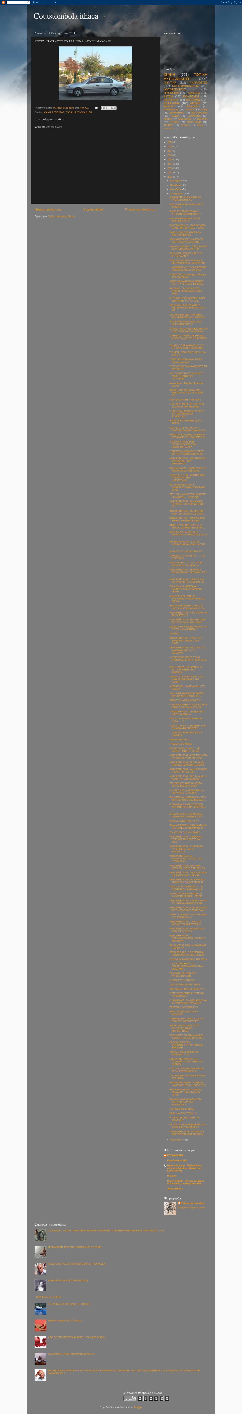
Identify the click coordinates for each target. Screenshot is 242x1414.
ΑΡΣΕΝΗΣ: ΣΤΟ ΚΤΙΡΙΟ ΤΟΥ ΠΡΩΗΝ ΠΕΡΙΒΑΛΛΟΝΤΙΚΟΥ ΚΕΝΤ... (185, 291)
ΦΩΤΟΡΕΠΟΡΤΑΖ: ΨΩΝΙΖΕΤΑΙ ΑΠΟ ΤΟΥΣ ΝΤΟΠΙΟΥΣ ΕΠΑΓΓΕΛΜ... (188, 909)
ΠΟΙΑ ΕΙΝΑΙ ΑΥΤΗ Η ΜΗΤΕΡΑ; (185, 400)
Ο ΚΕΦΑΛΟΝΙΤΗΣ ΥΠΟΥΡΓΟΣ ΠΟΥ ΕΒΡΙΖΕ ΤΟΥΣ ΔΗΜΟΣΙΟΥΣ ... (188, 705)
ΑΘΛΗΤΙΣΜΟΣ (177, 112)
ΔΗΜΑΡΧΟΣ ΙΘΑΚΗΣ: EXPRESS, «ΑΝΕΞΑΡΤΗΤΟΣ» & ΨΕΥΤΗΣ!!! (187, 1083)
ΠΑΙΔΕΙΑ (175, 116)
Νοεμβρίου (176, 185)
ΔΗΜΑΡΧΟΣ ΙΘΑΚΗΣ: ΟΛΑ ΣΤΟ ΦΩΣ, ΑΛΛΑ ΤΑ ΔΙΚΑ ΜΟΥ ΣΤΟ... (187, 607)
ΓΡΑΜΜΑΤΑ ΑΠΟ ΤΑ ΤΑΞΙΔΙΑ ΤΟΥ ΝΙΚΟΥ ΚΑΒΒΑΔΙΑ (187, 713)
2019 (170, 146)
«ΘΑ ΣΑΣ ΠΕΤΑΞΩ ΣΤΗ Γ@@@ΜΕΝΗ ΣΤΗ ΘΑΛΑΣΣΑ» (77, 1264)
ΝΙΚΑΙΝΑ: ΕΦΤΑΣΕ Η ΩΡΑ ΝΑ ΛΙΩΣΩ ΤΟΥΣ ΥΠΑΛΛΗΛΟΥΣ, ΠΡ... (188, 247)
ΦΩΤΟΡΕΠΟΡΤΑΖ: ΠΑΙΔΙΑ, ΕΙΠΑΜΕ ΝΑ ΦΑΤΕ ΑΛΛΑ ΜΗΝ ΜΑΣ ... (188, 873)
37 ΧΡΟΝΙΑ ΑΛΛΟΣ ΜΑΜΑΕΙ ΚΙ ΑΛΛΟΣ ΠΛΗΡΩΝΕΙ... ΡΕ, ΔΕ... (186, 895)
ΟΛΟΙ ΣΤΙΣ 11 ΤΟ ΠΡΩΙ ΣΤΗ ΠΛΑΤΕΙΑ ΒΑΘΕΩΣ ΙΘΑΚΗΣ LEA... (188, 429)
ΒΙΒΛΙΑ (200, 125)
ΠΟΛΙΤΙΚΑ (170, 82)
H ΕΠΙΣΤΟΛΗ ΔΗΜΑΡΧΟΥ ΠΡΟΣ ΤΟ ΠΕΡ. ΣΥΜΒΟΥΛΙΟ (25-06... (186, 452)
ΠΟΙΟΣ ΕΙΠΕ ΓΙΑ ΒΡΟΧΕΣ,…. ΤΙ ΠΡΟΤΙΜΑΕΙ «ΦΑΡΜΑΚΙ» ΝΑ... (186, 887)
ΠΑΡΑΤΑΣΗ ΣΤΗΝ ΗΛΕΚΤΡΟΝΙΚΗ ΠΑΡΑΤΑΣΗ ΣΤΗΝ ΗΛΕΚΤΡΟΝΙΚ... (187, 478)
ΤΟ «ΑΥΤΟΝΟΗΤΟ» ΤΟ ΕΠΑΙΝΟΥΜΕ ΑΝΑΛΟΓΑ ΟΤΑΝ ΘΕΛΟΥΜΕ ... (186, 966)
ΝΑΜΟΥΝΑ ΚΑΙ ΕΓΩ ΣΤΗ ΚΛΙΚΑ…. (66, 1320)
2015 (170, 159)
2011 (170, 177)
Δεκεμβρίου (176, 180)
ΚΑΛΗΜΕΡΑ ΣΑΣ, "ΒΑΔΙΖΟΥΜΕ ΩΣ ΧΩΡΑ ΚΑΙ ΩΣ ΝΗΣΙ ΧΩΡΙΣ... (187, 469)
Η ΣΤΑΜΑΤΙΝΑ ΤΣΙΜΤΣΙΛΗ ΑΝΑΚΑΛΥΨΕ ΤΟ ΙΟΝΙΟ (75, 1247)
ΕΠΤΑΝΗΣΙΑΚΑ (175, 1155)
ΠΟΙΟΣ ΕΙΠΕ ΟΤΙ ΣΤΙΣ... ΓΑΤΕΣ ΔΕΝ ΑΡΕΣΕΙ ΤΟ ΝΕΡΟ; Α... (186, 564)
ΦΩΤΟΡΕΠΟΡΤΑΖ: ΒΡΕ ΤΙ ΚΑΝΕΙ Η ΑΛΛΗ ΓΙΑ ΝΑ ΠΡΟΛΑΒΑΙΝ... (188, 777)
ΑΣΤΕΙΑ (168, 96)
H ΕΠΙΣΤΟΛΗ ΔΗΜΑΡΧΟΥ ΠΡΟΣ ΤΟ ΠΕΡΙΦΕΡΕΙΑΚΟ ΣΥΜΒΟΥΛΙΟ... (186, 414)
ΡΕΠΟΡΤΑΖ (58, 112)
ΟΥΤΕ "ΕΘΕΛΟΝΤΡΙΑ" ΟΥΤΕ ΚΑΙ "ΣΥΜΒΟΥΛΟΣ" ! (186, 994)
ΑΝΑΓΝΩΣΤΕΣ (198, 82)
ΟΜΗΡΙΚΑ (202, 119)
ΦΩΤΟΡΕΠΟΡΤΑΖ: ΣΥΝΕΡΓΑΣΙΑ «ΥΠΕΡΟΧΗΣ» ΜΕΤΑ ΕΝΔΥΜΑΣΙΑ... (186, 849)
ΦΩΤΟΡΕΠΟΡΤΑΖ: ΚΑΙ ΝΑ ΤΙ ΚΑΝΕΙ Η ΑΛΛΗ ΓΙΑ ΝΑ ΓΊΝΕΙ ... (188, 770)
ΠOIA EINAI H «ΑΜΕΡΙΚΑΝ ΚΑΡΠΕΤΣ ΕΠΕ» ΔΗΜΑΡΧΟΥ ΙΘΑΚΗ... (185, 589)
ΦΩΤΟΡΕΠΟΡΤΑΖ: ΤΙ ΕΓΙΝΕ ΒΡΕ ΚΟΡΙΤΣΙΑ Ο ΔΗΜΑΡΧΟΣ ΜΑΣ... (187, 512)
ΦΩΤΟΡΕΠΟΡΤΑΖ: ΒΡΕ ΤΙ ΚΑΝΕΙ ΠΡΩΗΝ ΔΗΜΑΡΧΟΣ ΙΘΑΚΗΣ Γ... (187, 763)
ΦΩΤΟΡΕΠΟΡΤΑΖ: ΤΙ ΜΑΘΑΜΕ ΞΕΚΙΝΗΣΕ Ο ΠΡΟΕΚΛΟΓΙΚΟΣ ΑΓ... (186, 504)
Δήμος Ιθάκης (175, 1188)
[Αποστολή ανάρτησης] (96, 108)
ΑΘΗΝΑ (168, 119)
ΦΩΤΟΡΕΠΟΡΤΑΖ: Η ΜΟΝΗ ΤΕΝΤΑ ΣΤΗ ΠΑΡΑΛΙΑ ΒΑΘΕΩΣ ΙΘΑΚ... (188, 901)
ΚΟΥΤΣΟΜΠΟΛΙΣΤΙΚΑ (185, 85)
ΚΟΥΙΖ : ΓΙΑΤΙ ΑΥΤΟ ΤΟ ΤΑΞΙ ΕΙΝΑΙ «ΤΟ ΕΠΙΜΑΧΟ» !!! (187, 915)
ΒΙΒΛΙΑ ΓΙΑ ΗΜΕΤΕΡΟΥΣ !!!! (184, 821)
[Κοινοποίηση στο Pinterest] (115, 108)
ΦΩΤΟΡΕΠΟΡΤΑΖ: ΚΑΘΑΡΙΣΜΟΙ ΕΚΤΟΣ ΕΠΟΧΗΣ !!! (186, 929)
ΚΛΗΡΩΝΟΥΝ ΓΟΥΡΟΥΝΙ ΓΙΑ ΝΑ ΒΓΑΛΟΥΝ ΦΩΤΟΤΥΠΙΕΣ (186, 1020)
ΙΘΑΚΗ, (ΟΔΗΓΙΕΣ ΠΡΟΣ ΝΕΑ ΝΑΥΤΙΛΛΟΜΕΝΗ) (185, 233)
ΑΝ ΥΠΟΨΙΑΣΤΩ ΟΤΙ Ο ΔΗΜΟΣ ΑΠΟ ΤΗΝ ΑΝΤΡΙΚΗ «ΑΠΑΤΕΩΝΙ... (186, 376)
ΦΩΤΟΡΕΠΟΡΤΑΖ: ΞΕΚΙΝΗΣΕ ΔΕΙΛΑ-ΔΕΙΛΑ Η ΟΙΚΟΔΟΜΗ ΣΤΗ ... (188, 572)
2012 (170, 172)
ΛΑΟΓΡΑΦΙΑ (184, 119)
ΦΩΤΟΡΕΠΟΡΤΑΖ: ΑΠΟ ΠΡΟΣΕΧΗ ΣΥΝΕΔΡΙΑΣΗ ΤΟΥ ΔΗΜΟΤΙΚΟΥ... (187, 461)
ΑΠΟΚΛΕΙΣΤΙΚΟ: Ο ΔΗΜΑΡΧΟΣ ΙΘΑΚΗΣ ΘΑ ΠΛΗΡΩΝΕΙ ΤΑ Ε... (186, 815)
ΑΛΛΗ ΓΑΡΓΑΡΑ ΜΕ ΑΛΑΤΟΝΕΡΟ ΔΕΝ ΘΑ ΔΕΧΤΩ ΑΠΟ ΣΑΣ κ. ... (186, 694)
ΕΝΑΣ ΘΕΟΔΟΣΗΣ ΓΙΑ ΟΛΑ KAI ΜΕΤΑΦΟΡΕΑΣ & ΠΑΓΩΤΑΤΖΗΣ (187, 261)
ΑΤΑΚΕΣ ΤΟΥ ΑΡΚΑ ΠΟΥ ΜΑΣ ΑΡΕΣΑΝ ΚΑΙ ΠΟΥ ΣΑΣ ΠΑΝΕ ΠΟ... (186, 393)
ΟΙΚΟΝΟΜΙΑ (171, 92)
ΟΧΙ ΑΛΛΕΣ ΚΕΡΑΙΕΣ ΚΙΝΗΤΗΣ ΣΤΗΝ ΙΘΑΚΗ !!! (185, 254)
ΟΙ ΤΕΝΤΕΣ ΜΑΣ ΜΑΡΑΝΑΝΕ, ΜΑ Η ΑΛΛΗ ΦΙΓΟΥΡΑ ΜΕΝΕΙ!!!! (188, 1125)
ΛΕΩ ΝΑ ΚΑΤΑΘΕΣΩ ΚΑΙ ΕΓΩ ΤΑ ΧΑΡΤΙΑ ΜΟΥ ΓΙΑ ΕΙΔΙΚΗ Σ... (186, 240)
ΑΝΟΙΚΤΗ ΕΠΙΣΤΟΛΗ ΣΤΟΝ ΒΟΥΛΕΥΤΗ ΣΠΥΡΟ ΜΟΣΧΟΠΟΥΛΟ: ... (184, 1028)
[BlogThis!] (105, 108)
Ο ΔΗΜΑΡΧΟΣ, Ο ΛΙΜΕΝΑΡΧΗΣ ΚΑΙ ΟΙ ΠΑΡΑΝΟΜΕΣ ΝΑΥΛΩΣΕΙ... (188, 1001)
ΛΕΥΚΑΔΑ (185, 125)
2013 (170, 168)
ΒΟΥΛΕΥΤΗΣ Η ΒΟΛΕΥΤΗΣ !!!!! (185, 551)
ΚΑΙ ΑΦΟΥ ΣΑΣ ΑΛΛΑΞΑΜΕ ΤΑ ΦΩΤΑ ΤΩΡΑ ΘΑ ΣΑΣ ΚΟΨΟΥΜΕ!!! (185, 1102)
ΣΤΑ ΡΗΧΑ (174, 633)
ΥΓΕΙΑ (204, 109)
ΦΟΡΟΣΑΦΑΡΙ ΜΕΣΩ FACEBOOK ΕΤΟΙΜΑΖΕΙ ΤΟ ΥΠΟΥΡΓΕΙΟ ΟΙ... (188, 436)
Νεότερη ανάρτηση (48, 209)
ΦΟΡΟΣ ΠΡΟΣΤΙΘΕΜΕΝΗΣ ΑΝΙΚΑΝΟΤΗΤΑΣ (184, 1053)
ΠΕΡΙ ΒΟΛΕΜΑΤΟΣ (179, 739)
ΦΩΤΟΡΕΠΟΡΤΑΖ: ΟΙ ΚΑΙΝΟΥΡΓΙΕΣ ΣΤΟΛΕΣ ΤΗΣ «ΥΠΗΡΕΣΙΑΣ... (185, 858)
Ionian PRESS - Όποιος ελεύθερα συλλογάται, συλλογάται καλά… (185, 1182)
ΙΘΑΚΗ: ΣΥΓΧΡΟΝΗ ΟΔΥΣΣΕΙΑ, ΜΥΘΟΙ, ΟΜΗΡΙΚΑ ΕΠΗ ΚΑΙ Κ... (187, 526)
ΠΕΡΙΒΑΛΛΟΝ (171, 109)
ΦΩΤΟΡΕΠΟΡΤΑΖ (175, 89)
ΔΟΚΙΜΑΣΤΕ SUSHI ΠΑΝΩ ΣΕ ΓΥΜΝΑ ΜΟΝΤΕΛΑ (185, 198)
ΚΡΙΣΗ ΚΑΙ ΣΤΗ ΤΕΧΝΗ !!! (183, 1113)
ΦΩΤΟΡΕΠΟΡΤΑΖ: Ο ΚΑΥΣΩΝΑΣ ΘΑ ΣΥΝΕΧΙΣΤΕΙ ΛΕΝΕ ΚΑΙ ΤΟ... (187, 580)
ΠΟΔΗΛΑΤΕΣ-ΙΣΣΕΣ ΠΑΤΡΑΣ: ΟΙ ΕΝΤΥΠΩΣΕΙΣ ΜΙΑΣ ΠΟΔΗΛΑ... (187, 1133)
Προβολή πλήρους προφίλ (191, 1207)
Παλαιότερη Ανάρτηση (140, 209)
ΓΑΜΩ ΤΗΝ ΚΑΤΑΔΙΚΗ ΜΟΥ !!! (185, 700)
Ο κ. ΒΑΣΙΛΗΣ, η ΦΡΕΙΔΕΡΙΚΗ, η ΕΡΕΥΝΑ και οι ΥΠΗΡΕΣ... (186, 791)
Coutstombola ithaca (66, 15)
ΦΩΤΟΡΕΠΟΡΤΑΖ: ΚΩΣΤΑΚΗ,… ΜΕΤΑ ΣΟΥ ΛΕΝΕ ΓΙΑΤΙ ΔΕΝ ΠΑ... (188, 867)
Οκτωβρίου (176, 189)
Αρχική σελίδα (93, 209)
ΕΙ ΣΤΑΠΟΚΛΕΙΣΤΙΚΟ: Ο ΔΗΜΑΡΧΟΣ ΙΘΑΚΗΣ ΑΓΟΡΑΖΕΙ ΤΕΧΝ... (187, 487)
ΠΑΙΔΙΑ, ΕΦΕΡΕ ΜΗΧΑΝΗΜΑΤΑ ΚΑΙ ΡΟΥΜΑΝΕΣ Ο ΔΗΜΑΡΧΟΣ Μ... (188, 826)
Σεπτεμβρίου (177, 193)
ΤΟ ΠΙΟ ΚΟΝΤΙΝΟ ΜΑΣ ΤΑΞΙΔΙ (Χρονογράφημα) (185, 360)
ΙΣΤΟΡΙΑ (174, 122)
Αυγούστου (176, 1139)
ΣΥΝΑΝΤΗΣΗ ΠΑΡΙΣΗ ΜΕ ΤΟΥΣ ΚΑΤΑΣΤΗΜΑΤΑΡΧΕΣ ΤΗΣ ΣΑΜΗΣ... (186, 679)
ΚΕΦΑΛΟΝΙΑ (172, 103)
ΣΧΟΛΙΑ (190, 109)
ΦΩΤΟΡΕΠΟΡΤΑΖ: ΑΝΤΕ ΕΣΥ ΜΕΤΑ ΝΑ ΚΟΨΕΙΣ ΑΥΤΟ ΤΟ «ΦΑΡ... (188, 756)
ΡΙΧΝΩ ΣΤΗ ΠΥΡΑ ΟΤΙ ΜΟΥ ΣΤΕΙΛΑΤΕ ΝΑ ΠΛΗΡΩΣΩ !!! (185, 212)
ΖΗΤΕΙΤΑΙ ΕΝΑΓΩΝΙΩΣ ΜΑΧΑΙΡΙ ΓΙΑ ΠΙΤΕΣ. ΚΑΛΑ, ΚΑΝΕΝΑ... (188, 628)
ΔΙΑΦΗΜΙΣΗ (192, 106)
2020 (170, 142)
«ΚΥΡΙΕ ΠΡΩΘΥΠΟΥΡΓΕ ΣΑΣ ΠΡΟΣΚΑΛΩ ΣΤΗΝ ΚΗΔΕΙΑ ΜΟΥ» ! (188, 660)
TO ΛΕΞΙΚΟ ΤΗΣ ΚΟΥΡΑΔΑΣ (184, 832)
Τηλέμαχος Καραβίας (193, 1203)
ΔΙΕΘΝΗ (195, 103)
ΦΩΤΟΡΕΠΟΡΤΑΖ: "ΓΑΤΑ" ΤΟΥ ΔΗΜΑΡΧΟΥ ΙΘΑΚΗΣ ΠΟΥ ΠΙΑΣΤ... (185, 641)
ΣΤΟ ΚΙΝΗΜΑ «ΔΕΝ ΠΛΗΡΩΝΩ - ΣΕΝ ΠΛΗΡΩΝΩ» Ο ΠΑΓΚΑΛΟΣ (187, 316)
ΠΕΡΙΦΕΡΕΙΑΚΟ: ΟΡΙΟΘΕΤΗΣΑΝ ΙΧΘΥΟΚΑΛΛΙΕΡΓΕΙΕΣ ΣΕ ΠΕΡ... (187, 953)
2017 (170, 151)
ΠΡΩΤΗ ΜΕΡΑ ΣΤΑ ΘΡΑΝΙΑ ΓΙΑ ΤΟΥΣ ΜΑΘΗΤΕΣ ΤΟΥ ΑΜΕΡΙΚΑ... (185, 670)
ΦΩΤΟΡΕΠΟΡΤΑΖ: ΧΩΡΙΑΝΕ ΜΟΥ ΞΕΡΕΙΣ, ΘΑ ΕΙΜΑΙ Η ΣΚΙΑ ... (187, 519)
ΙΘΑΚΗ (47, 112)
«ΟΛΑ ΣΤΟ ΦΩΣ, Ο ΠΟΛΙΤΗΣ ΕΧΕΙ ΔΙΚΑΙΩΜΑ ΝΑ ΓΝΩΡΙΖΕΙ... (187, 727)
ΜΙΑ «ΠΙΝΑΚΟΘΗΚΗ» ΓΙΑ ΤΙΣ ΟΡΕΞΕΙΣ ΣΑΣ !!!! (184, 219)
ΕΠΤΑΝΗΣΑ (194, 116)
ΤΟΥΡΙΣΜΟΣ (193, 99)
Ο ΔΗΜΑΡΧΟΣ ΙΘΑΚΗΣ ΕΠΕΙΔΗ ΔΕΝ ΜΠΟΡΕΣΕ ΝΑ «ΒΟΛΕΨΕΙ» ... (187, 807)
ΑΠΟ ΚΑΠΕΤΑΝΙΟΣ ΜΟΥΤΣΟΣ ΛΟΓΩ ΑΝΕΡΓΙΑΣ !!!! (185, 323)
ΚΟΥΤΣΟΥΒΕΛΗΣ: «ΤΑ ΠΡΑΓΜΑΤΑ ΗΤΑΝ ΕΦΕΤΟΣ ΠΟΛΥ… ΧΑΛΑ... (187, 226)
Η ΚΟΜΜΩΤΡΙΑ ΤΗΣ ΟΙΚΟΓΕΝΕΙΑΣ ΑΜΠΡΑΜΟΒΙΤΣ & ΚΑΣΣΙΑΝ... (188, 268)
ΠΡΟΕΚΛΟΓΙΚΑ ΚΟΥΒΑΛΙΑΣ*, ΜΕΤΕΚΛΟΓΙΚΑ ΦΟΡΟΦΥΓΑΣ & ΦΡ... (187, 308)
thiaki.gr (171, 1176)
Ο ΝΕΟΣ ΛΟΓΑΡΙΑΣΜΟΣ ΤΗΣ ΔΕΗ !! (188, 959)
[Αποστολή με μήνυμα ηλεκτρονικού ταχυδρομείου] (102, 108)
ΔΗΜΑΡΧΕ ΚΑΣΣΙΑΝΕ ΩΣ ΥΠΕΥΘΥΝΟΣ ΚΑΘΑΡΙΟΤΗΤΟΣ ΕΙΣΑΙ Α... (187, 599)
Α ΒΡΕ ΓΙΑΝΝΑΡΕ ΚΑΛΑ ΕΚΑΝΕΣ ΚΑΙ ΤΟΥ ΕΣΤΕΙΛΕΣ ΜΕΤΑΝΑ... (187, 282)
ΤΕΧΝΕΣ (168, 125)
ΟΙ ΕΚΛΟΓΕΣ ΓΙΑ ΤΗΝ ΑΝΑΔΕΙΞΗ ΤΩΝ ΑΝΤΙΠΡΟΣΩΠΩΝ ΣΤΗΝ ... (187, 1036)
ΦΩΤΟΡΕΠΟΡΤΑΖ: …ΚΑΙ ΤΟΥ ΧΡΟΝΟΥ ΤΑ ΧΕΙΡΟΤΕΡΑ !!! (185, 923)
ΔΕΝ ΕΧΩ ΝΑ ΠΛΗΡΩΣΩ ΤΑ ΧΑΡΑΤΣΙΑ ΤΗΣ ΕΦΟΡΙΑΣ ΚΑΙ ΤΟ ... (188, 535)
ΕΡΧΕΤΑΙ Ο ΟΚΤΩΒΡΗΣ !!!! (183, 1007)
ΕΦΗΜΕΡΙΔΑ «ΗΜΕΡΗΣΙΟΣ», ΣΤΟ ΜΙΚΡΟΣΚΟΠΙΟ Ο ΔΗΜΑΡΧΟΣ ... (188, 798)
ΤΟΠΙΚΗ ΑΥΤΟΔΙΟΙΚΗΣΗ (79, 112)
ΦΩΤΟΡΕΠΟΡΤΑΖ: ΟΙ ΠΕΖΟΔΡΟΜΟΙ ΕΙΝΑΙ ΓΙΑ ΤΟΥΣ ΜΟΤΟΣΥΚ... (187, 938)
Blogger (138, 1407)
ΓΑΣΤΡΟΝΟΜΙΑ (199, 112)
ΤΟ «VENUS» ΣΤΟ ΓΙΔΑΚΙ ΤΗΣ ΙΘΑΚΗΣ (69, 1304)
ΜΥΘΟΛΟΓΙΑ (169, 128)
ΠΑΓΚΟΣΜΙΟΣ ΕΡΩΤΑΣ (181, 1109)
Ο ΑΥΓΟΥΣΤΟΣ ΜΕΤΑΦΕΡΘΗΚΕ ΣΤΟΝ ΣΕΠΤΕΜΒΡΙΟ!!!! (186, 1069)
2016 (170, 155)
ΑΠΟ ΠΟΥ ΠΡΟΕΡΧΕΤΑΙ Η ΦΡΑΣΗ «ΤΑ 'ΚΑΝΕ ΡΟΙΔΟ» (76, 1337)
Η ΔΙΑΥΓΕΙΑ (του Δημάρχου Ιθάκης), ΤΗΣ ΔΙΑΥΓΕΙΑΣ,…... (187, 275)
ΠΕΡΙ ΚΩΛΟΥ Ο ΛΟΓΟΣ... (49, 1297)
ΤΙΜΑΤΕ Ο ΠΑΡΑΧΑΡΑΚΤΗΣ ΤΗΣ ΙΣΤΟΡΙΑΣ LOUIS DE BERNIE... (187, 346)
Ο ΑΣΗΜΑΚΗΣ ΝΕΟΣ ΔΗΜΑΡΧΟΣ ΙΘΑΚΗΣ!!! (71, 1354)
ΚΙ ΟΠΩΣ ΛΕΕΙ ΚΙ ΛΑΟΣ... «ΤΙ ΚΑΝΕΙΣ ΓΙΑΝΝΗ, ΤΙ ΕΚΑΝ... (185, 749)
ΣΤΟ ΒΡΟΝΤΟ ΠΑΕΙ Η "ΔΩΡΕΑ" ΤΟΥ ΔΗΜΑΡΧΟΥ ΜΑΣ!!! (186, 784)
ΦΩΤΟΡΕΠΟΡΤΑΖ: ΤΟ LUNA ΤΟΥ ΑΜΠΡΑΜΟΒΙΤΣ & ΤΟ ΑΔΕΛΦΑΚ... (187, 650)
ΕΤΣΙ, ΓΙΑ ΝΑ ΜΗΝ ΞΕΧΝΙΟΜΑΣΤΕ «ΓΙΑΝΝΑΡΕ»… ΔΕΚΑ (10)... (187, 495)
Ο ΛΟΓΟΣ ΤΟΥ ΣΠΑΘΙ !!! (182, 980)
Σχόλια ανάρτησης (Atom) (61, 216)
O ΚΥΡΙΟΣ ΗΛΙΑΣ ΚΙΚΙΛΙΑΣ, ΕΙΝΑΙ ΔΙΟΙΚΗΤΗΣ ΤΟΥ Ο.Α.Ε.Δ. (187, 299)
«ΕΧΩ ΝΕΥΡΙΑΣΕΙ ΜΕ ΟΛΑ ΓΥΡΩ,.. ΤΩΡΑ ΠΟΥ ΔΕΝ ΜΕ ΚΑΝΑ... (187, 405)
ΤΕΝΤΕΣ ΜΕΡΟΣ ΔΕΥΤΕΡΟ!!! (185, 984)
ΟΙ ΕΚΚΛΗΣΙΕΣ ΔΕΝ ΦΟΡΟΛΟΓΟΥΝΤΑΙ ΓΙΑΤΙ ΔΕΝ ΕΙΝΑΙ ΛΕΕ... (186, 1045)
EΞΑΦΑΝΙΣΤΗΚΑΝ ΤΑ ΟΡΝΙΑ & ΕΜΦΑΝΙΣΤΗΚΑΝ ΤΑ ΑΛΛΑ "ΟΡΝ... (185, 1092)
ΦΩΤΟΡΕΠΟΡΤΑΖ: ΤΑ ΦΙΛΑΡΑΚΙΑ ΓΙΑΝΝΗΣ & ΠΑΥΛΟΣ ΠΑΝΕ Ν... (187, 881)
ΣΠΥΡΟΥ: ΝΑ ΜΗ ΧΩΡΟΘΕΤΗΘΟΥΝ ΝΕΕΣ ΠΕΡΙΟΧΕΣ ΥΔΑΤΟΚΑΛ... (188, 330)
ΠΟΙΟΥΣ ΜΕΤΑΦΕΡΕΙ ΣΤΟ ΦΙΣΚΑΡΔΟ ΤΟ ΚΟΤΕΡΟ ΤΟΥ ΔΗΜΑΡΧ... (186, 1062)
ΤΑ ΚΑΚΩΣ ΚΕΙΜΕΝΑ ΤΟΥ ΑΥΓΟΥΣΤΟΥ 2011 (182, 974)
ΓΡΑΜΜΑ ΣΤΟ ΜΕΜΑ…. (182, 744)
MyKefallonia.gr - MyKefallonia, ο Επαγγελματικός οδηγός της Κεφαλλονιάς (184, 1168)
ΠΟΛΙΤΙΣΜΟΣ (191, 96)
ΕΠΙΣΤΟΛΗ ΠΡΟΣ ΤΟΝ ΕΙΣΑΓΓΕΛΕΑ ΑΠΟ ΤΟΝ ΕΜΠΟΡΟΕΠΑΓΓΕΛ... (182, 444)
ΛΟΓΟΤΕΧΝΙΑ (194, 122)
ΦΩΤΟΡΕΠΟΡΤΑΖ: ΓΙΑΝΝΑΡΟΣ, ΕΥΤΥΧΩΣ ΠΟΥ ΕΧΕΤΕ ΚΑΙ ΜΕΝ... (186, 839)
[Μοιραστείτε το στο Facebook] (111, 108)
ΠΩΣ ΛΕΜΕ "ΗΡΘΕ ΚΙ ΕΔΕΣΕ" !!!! (186, 989)
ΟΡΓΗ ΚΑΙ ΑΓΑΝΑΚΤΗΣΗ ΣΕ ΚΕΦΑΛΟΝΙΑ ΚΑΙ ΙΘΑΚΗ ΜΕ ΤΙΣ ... (187, 544)
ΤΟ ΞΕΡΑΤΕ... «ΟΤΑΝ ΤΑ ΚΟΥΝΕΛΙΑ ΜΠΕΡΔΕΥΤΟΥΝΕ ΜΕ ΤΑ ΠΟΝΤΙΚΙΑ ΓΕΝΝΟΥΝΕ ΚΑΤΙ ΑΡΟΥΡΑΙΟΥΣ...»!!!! (106, 1230)
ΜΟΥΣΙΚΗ (169, 106)
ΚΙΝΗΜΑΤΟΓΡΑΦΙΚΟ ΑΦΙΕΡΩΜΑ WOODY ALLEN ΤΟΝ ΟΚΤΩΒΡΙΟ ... (188, 338)
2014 (170, 164)
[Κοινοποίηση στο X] (108, 108)
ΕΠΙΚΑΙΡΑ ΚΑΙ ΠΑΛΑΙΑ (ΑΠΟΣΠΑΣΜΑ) (68, 1280)
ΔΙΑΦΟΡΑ (194, 92)
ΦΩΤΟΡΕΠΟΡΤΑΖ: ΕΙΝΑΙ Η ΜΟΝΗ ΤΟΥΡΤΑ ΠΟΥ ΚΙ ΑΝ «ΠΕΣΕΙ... (187, 621)
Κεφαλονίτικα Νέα (177, 1160)
